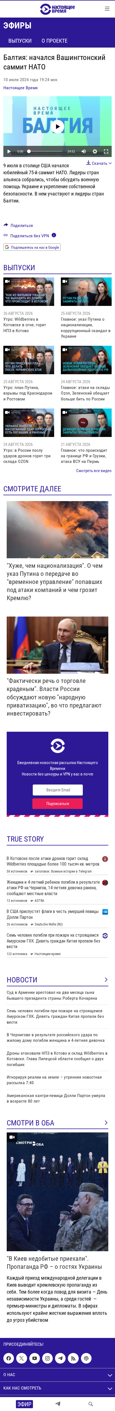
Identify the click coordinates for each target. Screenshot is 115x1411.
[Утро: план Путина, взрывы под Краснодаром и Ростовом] (28, 360)
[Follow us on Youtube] (34, 1358)
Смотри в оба (30, 1122)
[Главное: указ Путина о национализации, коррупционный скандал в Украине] (86, 291)
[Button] (18, 227)
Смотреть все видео (94, 470)
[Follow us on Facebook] (8, 1358)
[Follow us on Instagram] (47, 1358)
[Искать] (90, 1404)
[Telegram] (57, 1404)
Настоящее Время (20, 87)
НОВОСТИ (22, 979)
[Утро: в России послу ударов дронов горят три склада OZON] (28, 423)
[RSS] (73, 1358)
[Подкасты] (86, 1358)
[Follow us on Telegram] (60, 1358)
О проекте (55, 40)
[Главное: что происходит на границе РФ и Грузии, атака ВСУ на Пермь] (86, 423)
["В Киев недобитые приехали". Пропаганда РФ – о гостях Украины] (57, 1191)
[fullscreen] (106, 151)
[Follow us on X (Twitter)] (21, 1358)
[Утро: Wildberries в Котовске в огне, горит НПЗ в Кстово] (28, 291)
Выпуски (20, 40)
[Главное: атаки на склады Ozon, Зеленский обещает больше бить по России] (86, 360)
